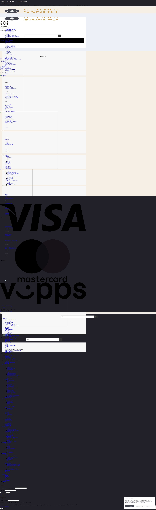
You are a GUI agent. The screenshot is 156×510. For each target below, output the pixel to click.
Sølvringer (9, 381)
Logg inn (8, 492)
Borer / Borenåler (9, 329)
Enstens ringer (10, 385)
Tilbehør (7, 361)
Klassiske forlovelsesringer (13, 432)
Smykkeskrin (10, 451)
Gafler (8, 446)
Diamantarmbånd (11, 368)
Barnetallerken (8, 420)
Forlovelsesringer (11, 383)
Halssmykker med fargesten (13, 377)
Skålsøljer (7, 356)
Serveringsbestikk (11, 448)
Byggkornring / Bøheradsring (12, 335)
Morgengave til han (11, 438)
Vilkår (3, 307)
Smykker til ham (9, 400)
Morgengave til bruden (12, 437)
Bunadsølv (4, 26)
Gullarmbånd (10, 367)
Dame (3, 364)
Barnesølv (7, 412)
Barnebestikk (8, 423)
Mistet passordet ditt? (5, 495)
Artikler (7, 479)
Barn (3, 411)
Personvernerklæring (7, 306)
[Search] (60, 339)
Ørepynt (7, 363)
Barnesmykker (10, 460)
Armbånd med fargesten (12, 370)
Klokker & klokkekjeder (10, 345)
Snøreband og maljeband (10, 358)
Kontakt (2, 40)
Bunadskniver (8, 330)
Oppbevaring (8, 352)
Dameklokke (8, 397)
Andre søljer (8, 323)
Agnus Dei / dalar (9, 322)
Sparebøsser (8, 425)
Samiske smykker (9, 353)
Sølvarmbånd (10, 369)
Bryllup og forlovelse (7, 426)
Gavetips (4, 453)
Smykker (7, 413)
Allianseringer (10, 386)
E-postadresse (3, 500)
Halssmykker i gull (11, 373)
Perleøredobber (10, 394)
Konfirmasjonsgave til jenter (13, 465)
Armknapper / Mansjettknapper (12, 325)
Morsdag (7, 471)
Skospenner (7, 334)
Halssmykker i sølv (11, 374)
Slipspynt (9, 404)
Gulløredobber (10, 390)
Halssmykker (8, 372)
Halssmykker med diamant (13, 375)
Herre (3, 398)
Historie (7, 477)
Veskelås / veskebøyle (10, 362)
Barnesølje (7, 327)
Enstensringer (10, 434)
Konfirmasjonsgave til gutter (13, 464)
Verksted (7, 476)
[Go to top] (0, 313)
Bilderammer (8, 424)
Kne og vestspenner (9, 347)
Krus (6, 421)
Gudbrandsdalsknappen (10, 336)
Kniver (8, 445)
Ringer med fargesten (12, 387)
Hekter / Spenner (9, 339)
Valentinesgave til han (12, 468)
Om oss (2, 63)
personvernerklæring (4, 506)
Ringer (6, 379)
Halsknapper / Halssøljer (11, 338)
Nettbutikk (43, 56)
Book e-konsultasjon (7, 3)
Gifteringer (9, 384)
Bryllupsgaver (10, 440)
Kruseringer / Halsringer (10, 349)
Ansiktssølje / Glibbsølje (10, 324)
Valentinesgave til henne (12, 469)
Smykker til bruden (11, 441)
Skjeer (8, 447)
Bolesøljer (7, 328)
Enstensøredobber (11, 396)
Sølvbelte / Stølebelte (10, 359)
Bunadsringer (8, 333)
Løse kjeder (10, 378)
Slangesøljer (8, 357)
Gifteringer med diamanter (13, 430)
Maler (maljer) (8, 351)
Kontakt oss (7, 480)
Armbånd (7, 366)
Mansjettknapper (11, 406)
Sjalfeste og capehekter (10, 355)
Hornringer (7, 341)
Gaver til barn (8, 459)
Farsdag (7, 473)
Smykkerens (10, 452)
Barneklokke (8, 419)
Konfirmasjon (8, 463)
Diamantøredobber (11, 392)
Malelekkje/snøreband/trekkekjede (13, 350)
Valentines (7, 466)
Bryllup (6, 454)
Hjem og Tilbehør (6, 442)
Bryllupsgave (10, 458)
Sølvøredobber (10, 391)
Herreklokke (10, 408)
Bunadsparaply (8, 332)
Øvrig (6, 407)
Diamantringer (10, 380)
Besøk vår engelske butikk (6, 311)
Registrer (2, 508)
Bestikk (6, 443)
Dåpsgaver (7, 470)
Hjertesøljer (7, 340)
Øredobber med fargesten (13, 395)
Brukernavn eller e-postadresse (7, 488)
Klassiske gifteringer (12, 429)
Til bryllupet (8, 436)
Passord (2, 490)
